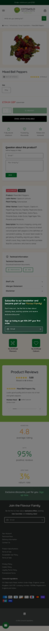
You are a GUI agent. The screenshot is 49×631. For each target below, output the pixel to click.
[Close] (44, 300)
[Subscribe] (40, 329)
